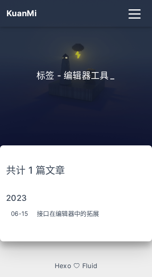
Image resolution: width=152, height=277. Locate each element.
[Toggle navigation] (135, 13)
